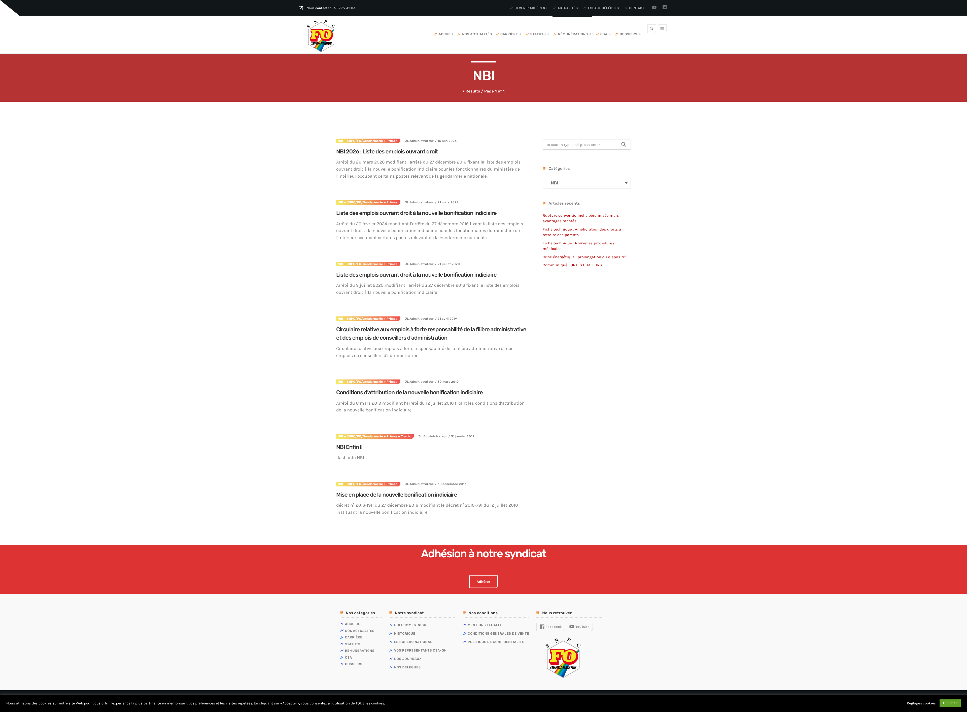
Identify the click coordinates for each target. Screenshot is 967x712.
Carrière (509, 34)
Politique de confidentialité (496, 642)
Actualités (568, 8)
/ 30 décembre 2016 (450, 484)
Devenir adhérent (531, 8)
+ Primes (390, 141)
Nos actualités (477, 34)
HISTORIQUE (405, 634)
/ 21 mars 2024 (447, 202)
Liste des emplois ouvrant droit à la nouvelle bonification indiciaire (416, 213)
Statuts (538, 34)
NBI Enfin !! (349, 447)
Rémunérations (573, 34)
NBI (340, 141)
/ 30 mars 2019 (447, 381)
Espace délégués (603, 8)
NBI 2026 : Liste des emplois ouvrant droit (387, 151)
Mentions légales (485, 625)
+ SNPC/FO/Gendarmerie (363, 141)
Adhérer (483, 582)
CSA (603, 34)
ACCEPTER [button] (950, 703)
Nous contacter (331, 8)
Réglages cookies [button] (921, 703)
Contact (636, 8)
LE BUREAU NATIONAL (413, 642)
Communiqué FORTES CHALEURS (572, 265)
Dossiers (628, 34)
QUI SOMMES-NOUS (411, 625)
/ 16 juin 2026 (446, 141)
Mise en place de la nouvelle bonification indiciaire (396, 494)
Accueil (446, 34)
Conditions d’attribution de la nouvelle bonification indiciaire (409, 392)
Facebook (553, 627)
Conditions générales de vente (498, 634)
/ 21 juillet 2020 (447, 264)
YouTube (582, 627)
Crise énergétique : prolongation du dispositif (584, 257)
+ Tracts (404, 436)
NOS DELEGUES (407, 667)
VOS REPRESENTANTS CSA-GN (420, 651)
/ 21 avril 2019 (446, 318)
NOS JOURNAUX (408, 659)
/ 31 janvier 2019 (461, 436)
